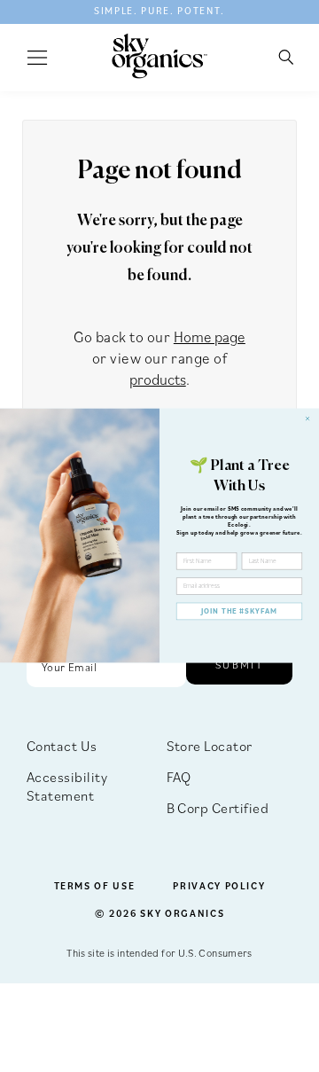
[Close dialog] (307, 419)
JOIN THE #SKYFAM (239, 611)
